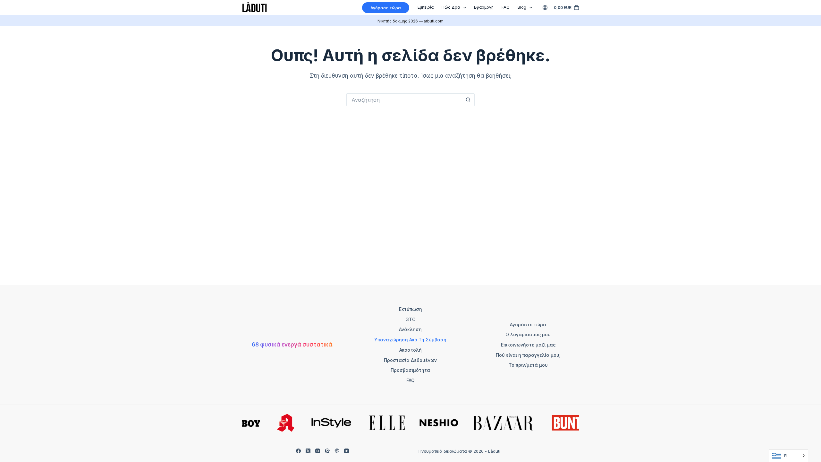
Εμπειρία (426, 7)
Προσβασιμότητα (410, 370)
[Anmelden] (545, 7)
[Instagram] (317, 451)
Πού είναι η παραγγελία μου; (528, 355)
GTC (410, 319)
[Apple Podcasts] (336, 451)
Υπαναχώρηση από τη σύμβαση (410, 339)
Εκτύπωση (410, 309)
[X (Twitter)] (308, 451)
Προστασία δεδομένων (410, 360)
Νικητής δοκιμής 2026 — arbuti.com (410, 21)
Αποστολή (410, 350)
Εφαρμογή (484, 7)
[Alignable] (327, 451)
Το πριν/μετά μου (528, 365)
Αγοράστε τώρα (528, 324)
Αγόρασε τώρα (385, 7)
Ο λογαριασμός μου (528, 334)
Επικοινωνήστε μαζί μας (528, 344)
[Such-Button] (468, 99)
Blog (522, 7)
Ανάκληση (410, 329)
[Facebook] (298, 451)
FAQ (506, 7)
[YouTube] (346, 451)
